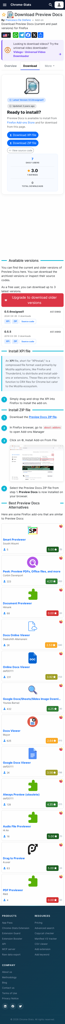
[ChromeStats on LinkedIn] (5, 1006)
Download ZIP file (24, 143)
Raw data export (11, 954)
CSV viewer (41, 943)
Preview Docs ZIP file (43, 417)
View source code (22, 150)
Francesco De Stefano (18, 19)
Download (30, 66)
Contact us (8, 987)
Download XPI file (24, 135)
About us (7, 972)
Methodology (9, 977)
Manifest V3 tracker (46, 938)
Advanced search (44, 928)
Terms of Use (9, 993)
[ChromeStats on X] (20, 1006)
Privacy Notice (10, 998)
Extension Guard (11, 933)
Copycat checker (44, 933)
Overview (10, 66)
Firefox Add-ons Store (21, 122)
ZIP (15, 321)
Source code (27, 321)
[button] (4, 4)
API (4, 943)
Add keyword (42, 954)
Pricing (38, 922)
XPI (7, 321)
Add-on (39, 19)
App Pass (7, 922)
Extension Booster (12, 938)
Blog (4, 982)
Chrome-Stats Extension (15, 928)
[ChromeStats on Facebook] (13, 1006)
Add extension (42, 949)
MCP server (8, 949)
